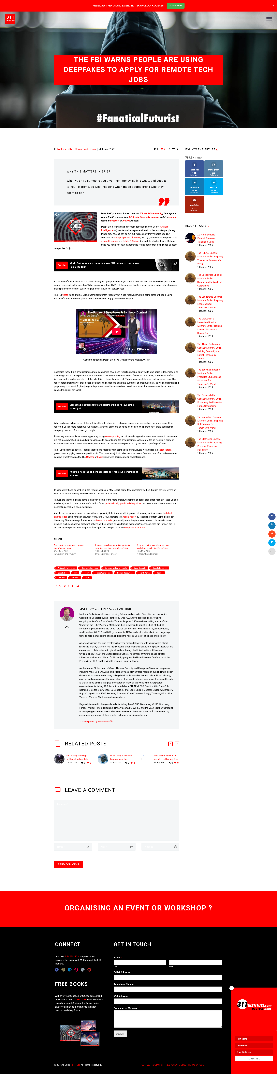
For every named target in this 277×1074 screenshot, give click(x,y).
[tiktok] (76, 970)
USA (87, 578)
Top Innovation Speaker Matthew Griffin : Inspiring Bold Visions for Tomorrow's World (210, 422)
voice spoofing (112, 436)
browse (126, 220)
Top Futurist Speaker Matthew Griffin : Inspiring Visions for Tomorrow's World (210, 258)
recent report (129, 516)
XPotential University (139, 217)
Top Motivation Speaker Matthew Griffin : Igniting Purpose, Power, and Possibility (209, 444)
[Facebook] (56, 586)
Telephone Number (124, 984)
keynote (172, 217)
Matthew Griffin (64, 149)
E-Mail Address (123, 972)
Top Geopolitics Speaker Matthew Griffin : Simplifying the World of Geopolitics (209, 280)
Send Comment (68, 864)
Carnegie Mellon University (116, 568)
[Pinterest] (64, 586)
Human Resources (125, 573)
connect (155, 217)
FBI (75, 573)
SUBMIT (120, 1033)
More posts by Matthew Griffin (97, 721)
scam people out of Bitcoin (127, 237)
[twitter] (83, 970)
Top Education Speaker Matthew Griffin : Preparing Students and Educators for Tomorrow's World (209, 376)
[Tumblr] (69, 586)
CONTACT (146, 1064)
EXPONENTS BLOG (176, 1064)
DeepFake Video (160, 568)
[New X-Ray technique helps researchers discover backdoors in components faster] (104, 759)
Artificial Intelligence (66, 568)
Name (118, 957)
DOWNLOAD (176, 5)
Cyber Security (140, 568)
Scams (159, 573)
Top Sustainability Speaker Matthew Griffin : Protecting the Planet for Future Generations (209, 400)
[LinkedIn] (73, 586)
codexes (114, 220)
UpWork (75, 578)
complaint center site (134, 527)
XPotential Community (151, 213)
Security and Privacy (85, 149)
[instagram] (63, 970)
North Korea (145, 573)
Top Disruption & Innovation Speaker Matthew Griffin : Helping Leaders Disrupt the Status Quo (209, 325)
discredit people (109, 241)
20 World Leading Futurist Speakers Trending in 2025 (206, 238)
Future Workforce (103, 573)
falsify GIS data (130, 241)
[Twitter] (60, 586)
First (115, 967)
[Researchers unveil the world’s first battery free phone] (148, 759)
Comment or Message (127, 1008)
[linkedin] (70, 970)
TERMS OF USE (196, 1064)
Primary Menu (269, 19)
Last (171, 967)
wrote (65, 295)
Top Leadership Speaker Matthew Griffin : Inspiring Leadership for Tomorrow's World (210, 302)
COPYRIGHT (159, 1064)
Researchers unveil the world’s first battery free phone (166, 759)
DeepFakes (62, 573)
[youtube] (89, 970)
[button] (170, 744)
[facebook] (57, 970)
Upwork (90, 457)
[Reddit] (77, 586)
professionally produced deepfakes (123, 503)
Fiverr (100, 457)
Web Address (121, 996)
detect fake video (104, 520)
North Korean (165, 449)
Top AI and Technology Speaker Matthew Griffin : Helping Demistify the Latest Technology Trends (209, 351)
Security (61, 578)
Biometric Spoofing (90, 568)
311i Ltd (76, 1064)
